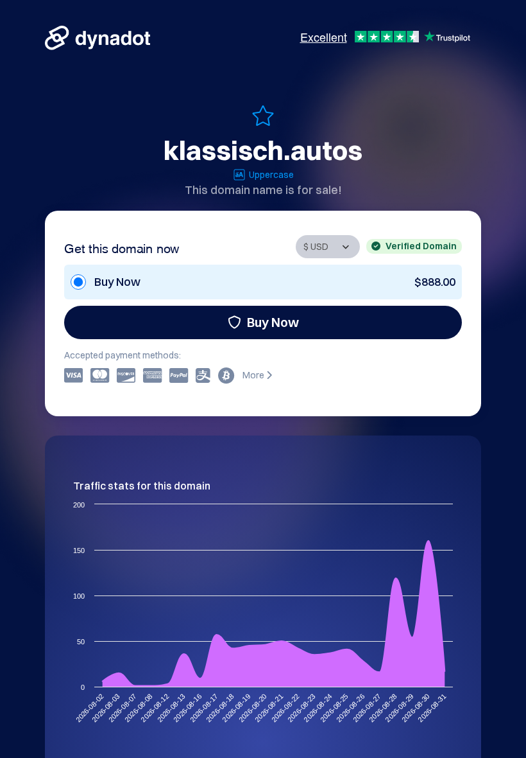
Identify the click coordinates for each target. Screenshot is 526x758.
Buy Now (273, 322)
